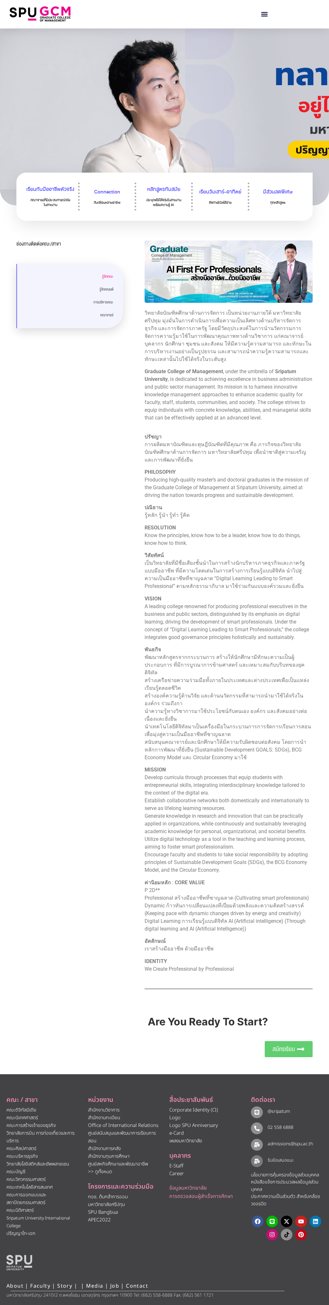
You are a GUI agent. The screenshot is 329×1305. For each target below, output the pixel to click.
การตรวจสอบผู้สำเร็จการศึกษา (201, 1196)
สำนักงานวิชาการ (104, 1110)
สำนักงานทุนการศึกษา (108, 1156)
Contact (137, 1286)
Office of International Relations (123, 1125)
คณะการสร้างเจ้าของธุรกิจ (31, 1125)
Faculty (40, 1286)
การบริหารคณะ (103, 302)
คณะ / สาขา (22, 1100)
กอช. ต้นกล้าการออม (108, 1197)
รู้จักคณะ (107, 277)
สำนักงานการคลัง (104, 1148)
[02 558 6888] (257, 1128)
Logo (175, 1117)
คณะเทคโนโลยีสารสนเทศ (29, 1187)
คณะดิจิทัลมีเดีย (21, 1110)
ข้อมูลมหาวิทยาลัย (188, 1188)
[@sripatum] (257, 1112)
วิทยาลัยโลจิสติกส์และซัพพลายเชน (37, 1164)
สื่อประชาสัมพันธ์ (191, 1100)
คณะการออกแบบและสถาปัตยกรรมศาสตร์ (26, 1198)
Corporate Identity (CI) (193, 1110)
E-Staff (176, 1166)
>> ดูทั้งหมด (100, 1171)
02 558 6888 (280, 1127)
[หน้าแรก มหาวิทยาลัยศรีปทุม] (19, 1262)
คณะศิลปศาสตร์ (21, 1148)
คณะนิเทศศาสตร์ (22, 1117)
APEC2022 (99, 1220)
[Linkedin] (315, 1221)
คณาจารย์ (106, 315)
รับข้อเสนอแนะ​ (281, 1160)
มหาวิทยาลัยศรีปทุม (106, 1204)
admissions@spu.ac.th (290, 1143)
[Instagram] (272, 1234)
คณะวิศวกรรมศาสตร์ (26, 1179)
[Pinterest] (301, 1234)
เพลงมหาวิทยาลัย (185, 1141)
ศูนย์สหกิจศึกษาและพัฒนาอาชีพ (118, 1164)
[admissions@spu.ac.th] (257, 1145)
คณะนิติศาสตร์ (20, 1210)
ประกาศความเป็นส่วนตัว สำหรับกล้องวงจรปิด (285, 1200)
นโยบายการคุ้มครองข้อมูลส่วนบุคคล (285, 1175)
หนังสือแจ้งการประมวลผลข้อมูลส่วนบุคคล (284, 1185)
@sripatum (279, 1111)
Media (95, 1286)
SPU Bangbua (103, 1212)
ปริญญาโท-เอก (20, 1233)
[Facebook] (257, 1221)
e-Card (176, 1133)
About (14, 1286)
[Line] (272, 1221)
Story (64, 1286)
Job (114, 1286)
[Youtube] (301, 1221)
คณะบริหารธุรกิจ (22, 1156)
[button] (264, 14)
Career (176, 1173)
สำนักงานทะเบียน (104, 1117)
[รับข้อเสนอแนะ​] (257, 1161)
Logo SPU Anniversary (193, 1125)
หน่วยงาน (100, 1100)
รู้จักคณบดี (106, 289)
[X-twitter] (286, 1221)
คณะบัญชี (15, 1171)
